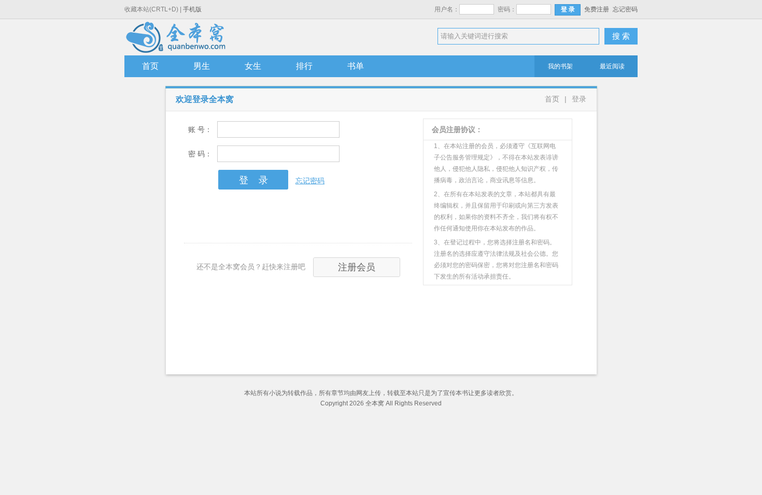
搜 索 (621, 36)
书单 (355, 66)
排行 (304, 66)
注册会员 (356, 267)
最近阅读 (612, 66)
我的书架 (560, 66)
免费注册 (596, 9)
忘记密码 (625, 9)
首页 (150, 66)
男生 (201, 66)
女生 (253, 66)
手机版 (192, 9)
